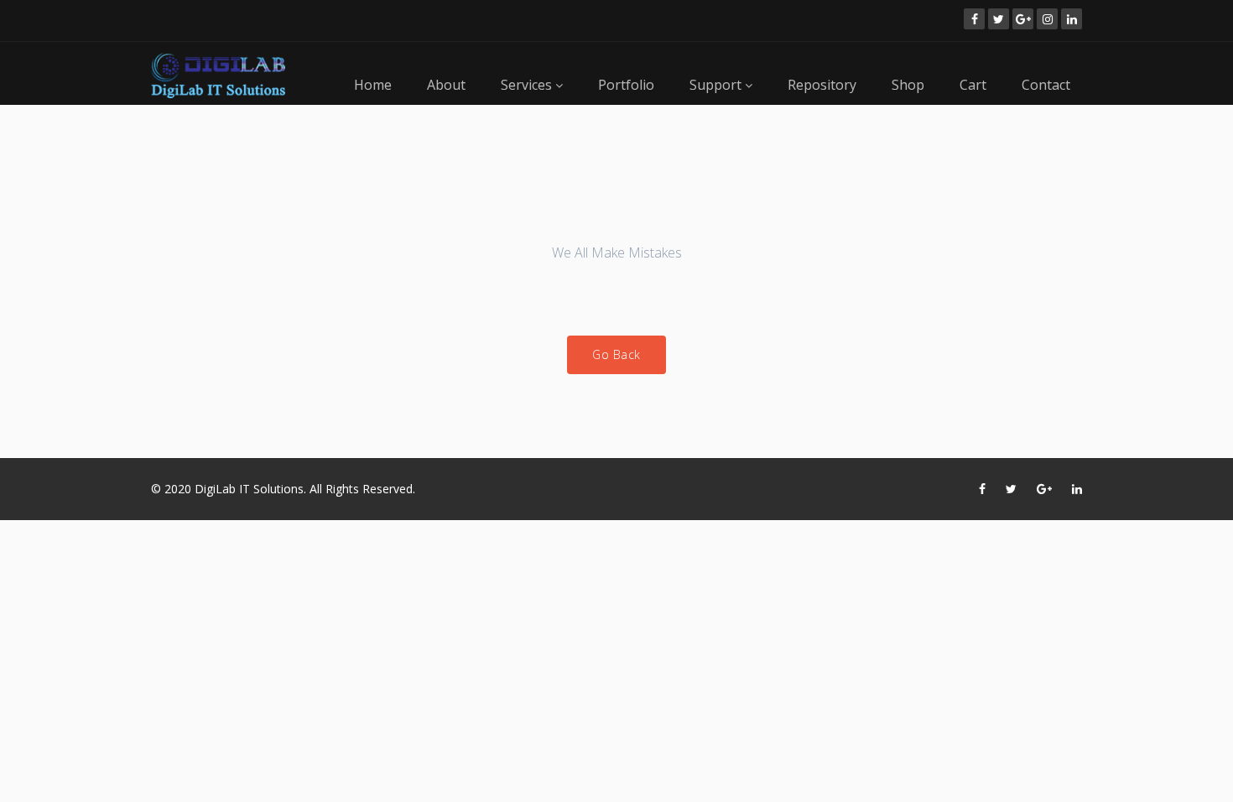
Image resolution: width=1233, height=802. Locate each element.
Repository (822, 85)
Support (717, 85)
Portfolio (626, 85)
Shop (908, 85)
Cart (973, 85)
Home (373, 85)
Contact (1046, 85)
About (446, 85)
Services (528, 85)
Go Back (616, 354)
